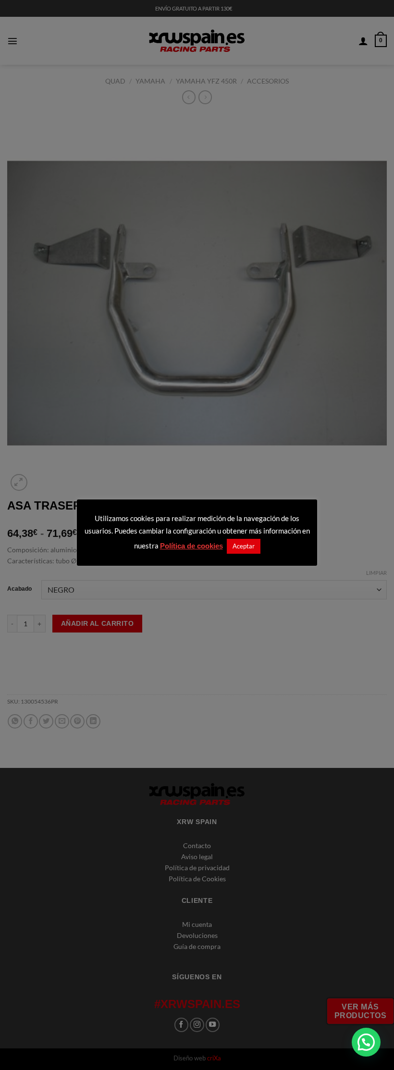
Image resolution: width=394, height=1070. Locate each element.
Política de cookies (191, 546)
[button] (366, 1042)
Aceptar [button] (244, 546)
